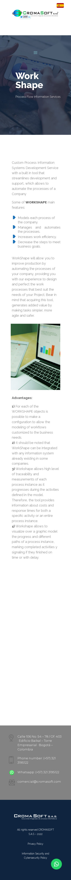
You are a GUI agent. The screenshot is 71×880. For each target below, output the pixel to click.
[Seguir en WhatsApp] (56, 864)
